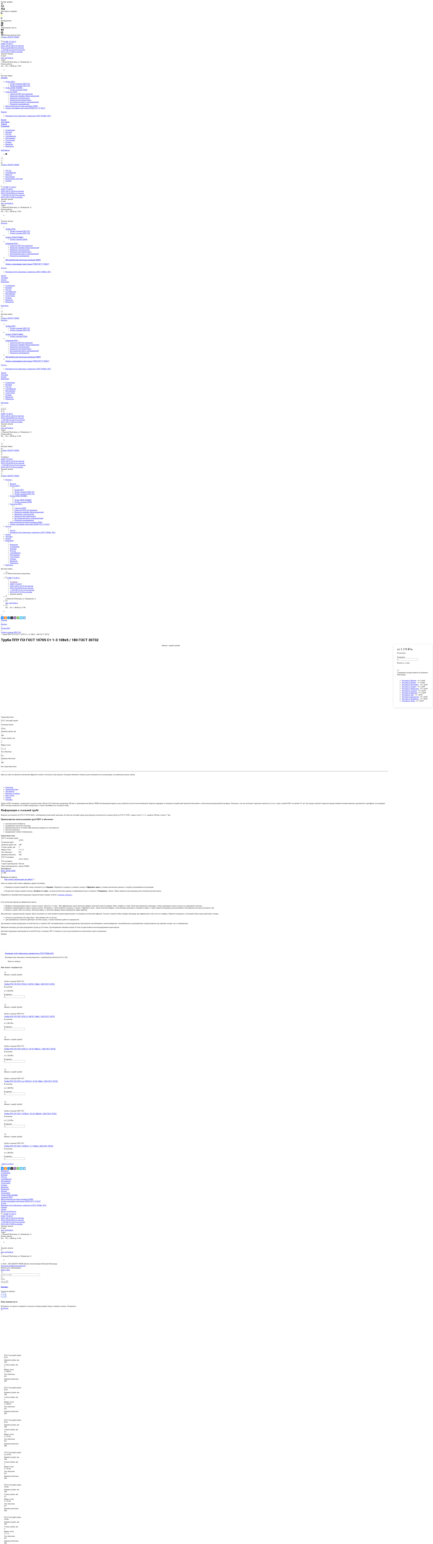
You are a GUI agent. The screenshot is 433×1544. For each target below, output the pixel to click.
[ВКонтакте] (2, 617)
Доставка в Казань (409, 682)
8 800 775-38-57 (10, 42)
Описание (9, 787)
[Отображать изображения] (2, 23)
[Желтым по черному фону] (1, 16)
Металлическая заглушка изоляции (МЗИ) (21, 106)
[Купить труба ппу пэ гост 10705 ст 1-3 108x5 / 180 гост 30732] (187, 705)
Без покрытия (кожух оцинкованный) (24, 102)
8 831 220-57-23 (11, 52)
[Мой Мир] (8, 617)
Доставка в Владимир (410, 685)
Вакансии (9, 144)
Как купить (9, 795)
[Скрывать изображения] (2, 26)
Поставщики (10, 138)
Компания (5, 126)
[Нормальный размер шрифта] (2, 6)
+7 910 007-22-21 (13, 50)
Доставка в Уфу (408, 695)
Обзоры (4, 1207)
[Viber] (15, 617)
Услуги (4, 112)
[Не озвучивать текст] (2, 33)
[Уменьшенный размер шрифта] (2, 4)
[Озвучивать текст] (2, 30)
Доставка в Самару (409, 687)
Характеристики (11, 789)
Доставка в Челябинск (410, 699)
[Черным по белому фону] (1, 14)
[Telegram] (24, 617)
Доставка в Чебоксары (410, 689)
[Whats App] (6, 154)
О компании (10, 130)
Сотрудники (10, 140)
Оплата (4, 124)
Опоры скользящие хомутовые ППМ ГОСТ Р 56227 (25, 108)
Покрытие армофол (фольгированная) (24, 96)
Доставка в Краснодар (410, 697)
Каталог (4, 78)
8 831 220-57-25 (12, 46)
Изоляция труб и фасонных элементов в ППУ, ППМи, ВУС (28, 116)
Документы (9, 791)
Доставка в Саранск (409, 691)
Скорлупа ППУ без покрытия (21, 94)
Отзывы (8, 142)
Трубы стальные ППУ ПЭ (20, 84)
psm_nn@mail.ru (7, 58)
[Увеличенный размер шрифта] (3, 9)
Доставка (5, 122)
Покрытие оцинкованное (19, 104)
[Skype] (21, 617)
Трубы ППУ (10, 82)
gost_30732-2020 (8, 871)
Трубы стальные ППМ (18, 90)
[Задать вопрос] (397, 666)
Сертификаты (10, 136)
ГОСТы (8, 134)
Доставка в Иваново (409, 693)
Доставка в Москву (409, 680)
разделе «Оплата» (65, 895)
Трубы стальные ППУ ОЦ (20, 86)
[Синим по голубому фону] (1, 19)
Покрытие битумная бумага (20, 100)
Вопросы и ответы (12, 793)
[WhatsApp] (18, 617)
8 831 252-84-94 (12, 48)
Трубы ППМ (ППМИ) (14, 88)
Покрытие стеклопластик (20, 98)
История (8, 132)
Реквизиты (9, 146)
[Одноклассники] (5, 617)
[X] (11, 617)
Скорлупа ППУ (11, 92)
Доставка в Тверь (408, 701)
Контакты (5, 150)
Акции (3, 120)
